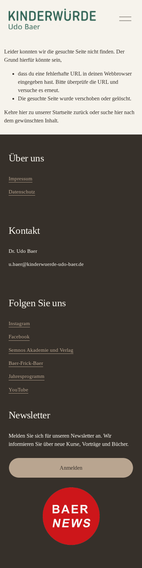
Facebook (19, 336)
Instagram (19, 323)
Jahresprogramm (26, 376)
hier (23, 112)
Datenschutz (22, 192)
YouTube (18, 389)
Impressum (20, 178)
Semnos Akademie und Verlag (41, 350)
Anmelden (71, 468)
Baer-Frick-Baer (26, 363)
